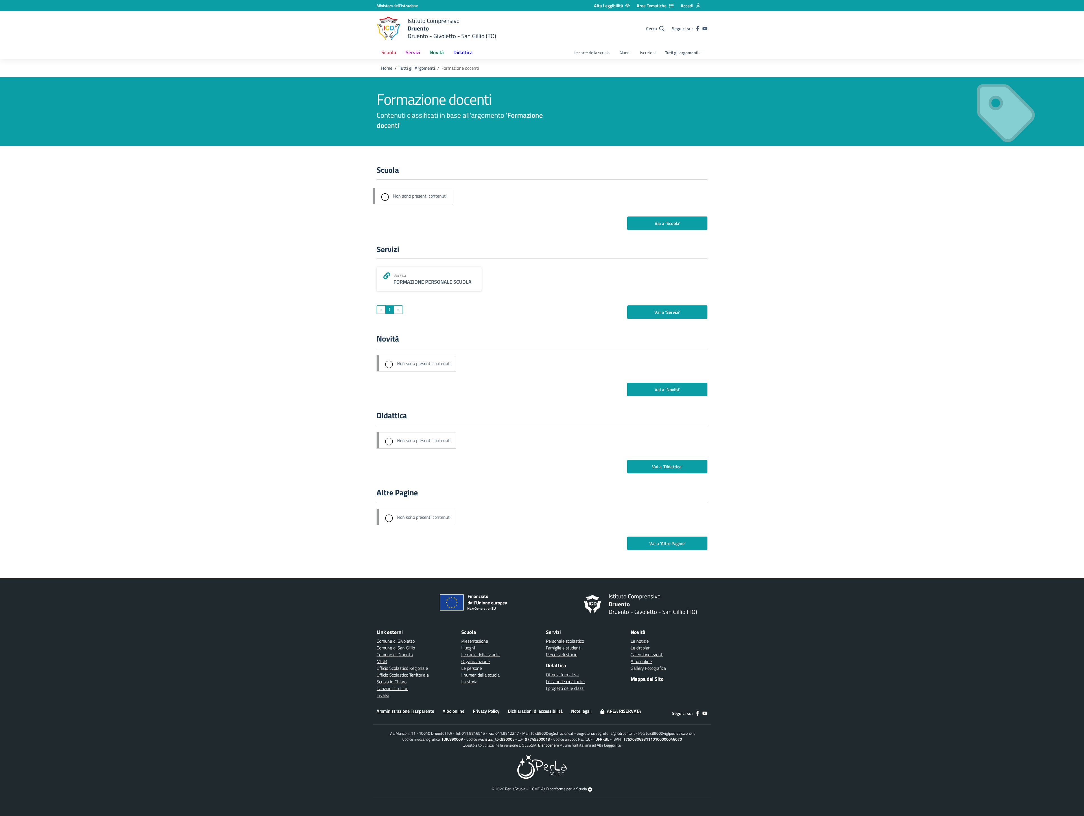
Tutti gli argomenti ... (684, 52)
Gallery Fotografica (648, 668)
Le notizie (640, 641)
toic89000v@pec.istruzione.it (670, 733)
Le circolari (640, 647)
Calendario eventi (647, 654)
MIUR (382, 661)
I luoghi (468, 647)
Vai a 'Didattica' (667, 466)
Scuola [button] (388, 52)
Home (386, 68)
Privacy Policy (486, 711)
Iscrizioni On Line (392, 688)
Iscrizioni (647, 52)
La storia (469, 681)
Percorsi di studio (561, 654)
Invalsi (383, 695)
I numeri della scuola (480, 674)
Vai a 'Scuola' (667, 223)
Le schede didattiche (565, 681)
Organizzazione (475, 661)
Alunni (624, 52)
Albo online (641, 661)
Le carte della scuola (592, 52)
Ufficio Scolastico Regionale (402, 668)
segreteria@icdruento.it (615, 733)
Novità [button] (437, 52)
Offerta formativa (562, 674)
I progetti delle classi (565, 688)
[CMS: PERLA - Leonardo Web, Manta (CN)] (542, 766)
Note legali (581, 711)
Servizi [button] (413, 52)
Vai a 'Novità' (667, 389)
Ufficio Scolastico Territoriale (403, 674)
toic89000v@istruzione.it (552, 733)
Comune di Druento (395, 654)
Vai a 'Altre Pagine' (667, 543)
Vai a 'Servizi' (667, 312)
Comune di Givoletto (396, 641)
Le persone (471, 668)
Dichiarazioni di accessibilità (535, 711)
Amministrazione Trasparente (405, 711)
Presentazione (474, 641)
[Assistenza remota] (590, 789)
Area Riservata (623, 711)
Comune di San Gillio (396, 647)
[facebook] (697, 28)
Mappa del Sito (647, 679)
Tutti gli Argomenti (417, 68)
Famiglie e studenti (563, 647)
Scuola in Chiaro (391, 681)
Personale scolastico (565, 641)
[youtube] (704, 28)
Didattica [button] (463, 52)
